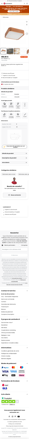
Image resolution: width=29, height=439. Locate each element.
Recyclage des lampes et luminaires (15, 426)
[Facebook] (10, 416)
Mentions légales (6, 358)
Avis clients (5, 162)
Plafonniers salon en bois (8, 174)
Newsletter (4, 325)
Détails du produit (8, 153)
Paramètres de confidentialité (10, 419)
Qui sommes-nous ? (7, 322)
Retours (3, 309)
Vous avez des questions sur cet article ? (15, 146)
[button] (3, 51)
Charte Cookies (5, 356)
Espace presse (5, 340)
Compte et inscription (7, 314)
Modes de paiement (7, 312)
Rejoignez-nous (5, 335)
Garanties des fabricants (8, 304)
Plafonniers (6, 17)
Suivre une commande (7, 299)
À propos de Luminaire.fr (10, 319)
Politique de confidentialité (9, 353)
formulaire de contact (17, 278)
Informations (6, 348)
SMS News (4, 327)
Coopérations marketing (8, 330)
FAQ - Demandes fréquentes (9, 296)
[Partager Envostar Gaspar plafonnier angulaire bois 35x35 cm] (27, 24)
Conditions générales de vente (10, 351)
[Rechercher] (24, 3)
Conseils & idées (13, 343)
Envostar (16, 94)
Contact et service (8, 291)
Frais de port (5, 307)
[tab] (14, 302)
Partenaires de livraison (10, 381)
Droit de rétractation (8, 294)
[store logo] (9, 3)
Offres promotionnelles (8, 332)
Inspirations (4, 343)
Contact (3, 301)
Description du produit (9, 158)
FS (13, 11)
